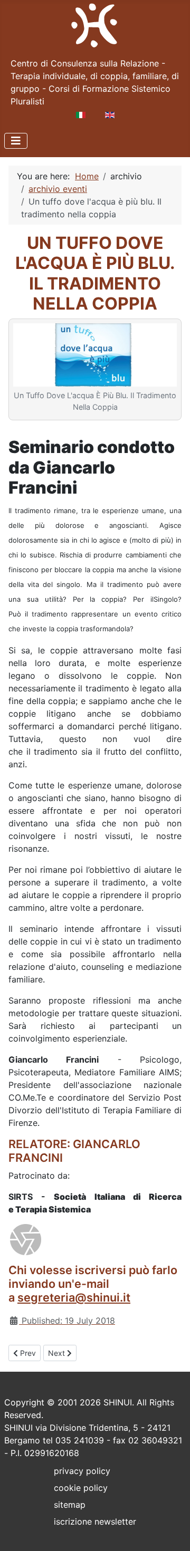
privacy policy (82, 1471)
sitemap (70, 1504)
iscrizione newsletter (95, 1521)
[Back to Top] (172, 1531)
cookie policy (81, 1487)
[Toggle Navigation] (15, 141)
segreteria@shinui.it (73, 1297)
